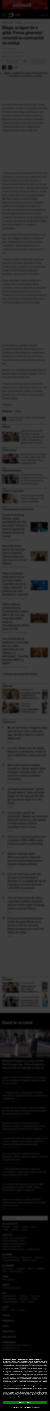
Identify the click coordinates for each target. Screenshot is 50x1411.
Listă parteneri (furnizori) (9, 1397)
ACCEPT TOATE (25, 1402)
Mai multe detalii (23, 1367)
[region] (25, 1381)
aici (3, 1377)
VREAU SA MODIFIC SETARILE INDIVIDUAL (24, 1407)
